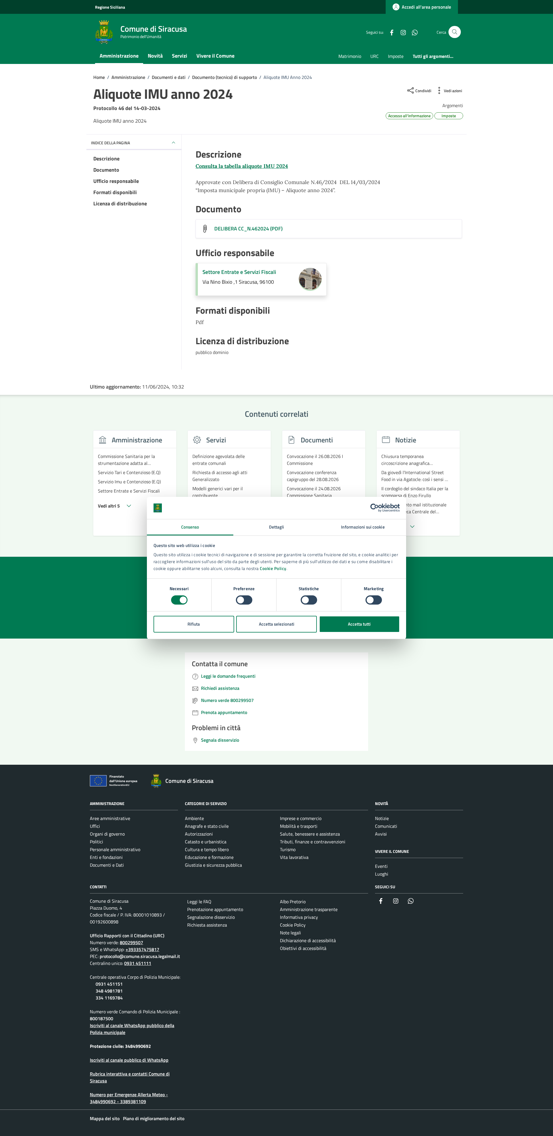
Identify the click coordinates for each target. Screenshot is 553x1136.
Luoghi (381, 873)
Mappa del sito (105, 1118)
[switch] (244, 600)
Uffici (95, 826)
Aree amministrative (110, 818)
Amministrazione (119, 56)
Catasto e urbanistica (205, 841)
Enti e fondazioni (106, 857)
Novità (155, 56)
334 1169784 (109, 997)
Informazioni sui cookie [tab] (363, 527)
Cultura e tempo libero (207, 849)
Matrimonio (349, 56)
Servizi (179, 56)
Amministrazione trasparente (309, 909)
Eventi (381, 866)
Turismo (288, 849)
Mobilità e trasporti (298, 826)
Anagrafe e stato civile (207, 826)
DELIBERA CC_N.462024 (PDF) (248, 228)
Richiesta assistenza (207, 924)
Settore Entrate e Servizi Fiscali (239, 272)
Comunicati (386, 826)
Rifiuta (194, 624)
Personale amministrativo (115, 849)
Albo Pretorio (293, 901)
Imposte (396, 56)
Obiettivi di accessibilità (303, 948)
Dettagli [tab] (276, 527)
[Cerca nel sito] (454, 32)
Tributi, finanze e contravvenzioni (312, 841)
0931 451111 (137, 963)
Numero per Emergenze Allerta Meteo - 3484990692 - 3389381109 (129, 1098)
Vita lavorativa (294, 857)
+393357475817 (142, 949)
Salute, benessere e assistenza (310, 833)
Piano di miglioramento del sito (153, 1118)
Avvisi (381, 833)
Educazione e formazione (209, 857)
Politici (96, 841)
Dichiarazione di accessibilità (308, 940)
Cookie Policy (273, 568)
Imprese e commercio (300, 818)
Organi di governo (107, 833)
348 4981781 (109, 990)
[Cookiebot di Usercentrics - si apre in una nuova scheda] (374, 507)
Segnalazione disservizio (211, 917)
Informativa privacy (299, 917)
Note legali (290, 932)
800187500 (101, 1018)
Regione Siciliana (110, 7)
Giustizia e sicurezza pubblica (213, 865)
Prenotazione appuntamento (215, 909)
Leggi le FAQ (199, 901)
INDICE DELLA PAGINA (110, 143)
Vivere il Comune (215, 56)
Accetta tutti (359, 624)
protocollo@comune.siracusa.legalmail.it (140, 956)
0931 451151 (109, 983)
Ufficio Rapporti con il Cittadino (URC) (127, 935)
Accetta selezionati (276, 624)
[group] (135, 486)
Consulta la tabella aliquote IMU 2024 (242, 166)
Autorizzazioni (199, 833)
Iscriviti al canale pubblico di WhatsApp (129, 1060)
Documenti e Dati (107, 865)
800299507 (131, 942)
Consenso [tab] (190, 527)
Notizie (382, 818)
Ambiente (194, 818)
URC (374, 56)
